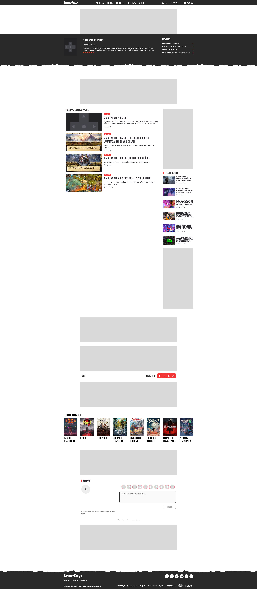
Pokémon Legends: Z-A (185, 439)
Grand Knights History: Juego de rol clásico (127, 158)
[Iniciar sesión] (163, 3)
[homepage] (71, 2)
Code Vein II (102, 438)
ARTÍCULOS (120, 3)
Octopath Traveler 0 (118, 439)
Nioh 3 (83, 438)
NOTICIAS (100, 3)
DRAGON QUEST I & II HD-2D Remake (136, 441)
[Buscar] (166, 3)
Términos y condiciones (79, 580)
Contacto (67, 580)
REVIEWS (132, 3)
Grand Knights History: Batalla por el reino (127, 178)
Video (141, 3)
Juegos (107, 114)
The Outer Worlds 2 (151, 439)
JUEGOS (110, 3)
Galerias (107, 134)
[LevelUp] (121, 586)
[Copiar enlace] (173, 375)
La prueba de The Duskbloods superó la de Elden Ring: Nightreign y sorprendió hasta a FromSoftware (183, 180)
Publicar (169, 507)
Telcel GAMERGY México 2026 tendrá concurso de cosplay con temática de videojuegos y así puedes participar (184, 203)
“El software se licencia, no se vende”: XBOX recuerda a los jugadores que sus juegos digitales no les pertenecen (184, 241)
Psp (95, 44)
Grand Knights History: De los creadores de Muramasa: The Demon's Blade (127, 140)
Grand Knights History (93, 40)
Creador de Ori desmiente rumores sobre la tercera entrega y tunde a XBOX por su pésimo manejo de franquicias (184, 228)
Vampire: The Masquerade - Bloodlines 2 (169, 441)
